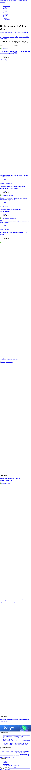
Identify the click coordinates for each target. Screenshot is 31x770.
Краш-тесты (6, 12)
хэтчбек (11, 757)
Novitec (9, 752)
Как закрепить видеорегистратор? (11, 600)
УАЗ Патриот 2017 (6, 755)
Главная (5, 761)
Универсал (12, 755)
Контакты (5, 762)
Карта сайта (6, 764)
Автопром (5, 8)
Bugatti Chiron (16, 751)
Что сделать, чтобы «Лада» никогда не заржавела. (15, 743)
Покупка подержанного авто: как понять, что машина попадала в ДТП (15, 52)
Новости (5, 15)
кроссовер (24, 754)
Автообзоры (6, 7)
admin (4, 56)
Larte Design (26, 751)
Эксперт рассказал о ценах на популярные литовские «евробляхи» (14, 198)
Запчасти (5, 10)
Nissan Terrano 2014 (3, 752)
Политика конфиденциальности (11, 765)
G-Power (20, 751)
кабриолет (17, 755)
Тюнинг (5, 18)
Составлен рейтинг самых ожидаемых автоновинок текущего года (12, 187)
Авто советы (6, 6)
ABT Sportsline (2, 751)
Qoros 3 (28, 752)
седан (6, 757)
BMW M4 (8, 751)
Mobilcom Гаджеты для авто (9, 359)
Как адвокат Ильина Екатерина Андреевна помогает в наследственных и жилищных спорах (16, 735)
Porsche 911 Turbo (23, 752)
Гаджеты (5, 11)
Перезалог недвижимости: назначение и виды (15, 744)
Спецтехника (6, 19)
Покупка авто (6, 17)
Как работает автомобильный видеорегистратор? (10, 479)
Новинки (5, 14)
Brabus (11, 751)
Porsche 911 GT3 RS (15, 752)
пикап (1, 757)
